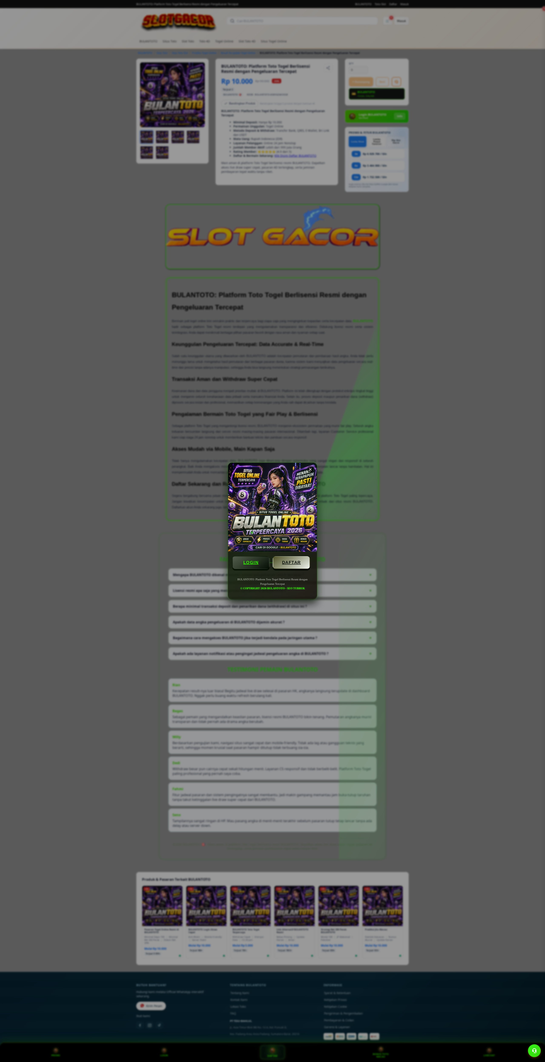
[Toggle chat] (534, 1050)
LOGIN (251, 562)
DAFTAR (291, 562)
